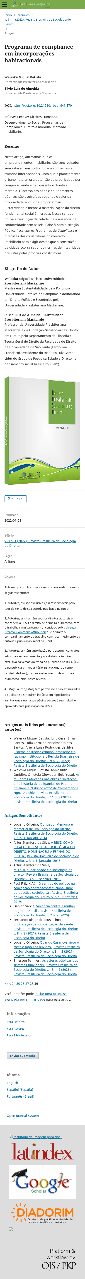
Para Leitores (15, 1022)
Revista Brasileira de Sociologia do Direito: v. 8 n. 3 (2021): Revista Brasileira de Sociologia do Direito (46, 933)
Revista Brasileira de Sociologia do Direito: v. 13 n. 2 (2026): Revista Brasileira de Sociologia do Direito (46, 969)
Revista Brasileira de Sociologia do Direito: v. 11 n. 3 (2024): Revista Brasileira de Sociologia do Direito (45, 797)
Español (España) (20, 1089)
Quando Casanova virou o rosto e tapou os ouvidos (46, 944)
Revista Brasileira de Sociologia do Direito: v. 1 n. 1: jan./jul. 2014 (46, 835)
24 (13, 983)
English (12, 1083)
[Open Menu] (4, 4)
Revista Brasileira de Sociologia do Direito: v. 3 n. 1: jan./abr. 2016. (46, 858)
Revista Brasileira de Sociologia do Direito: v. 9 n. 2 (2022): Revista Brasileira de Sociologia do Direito (46, 761)
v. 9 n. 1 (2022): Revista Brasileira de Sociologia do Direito (38, 21)
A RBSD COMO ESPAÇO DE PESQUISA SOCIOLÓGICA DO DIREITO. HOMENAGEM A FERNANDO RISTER (44, 849)
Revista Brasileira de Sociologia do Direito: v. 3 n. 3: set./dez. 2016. (46, 876)
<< (6, 983)
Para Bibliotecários (19, 1035)
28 (32, 983)
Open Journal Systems (23, 1115)
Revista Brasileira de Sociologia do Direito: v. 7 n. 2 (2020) (42, 912)
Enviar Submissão (23, 1056)
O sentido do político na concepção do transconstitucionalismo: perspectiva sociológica (44, 888)
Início (8, 15)
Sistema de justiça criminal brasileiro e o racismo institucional (44, 754)
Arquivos (23, 15)
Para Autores (15, 1028)
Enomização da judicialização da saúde (44, 924)
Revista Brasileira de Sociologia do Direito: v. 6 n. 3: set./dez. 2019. (46, 897)
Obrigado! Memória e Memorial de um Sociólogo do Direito (43, 826)
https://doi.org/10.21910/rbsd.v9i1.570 (42, 105)
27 (27, 983)
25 (18, 983)
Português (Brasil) (20, 1096)
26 (22, 983)
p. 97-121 (17, 499)
